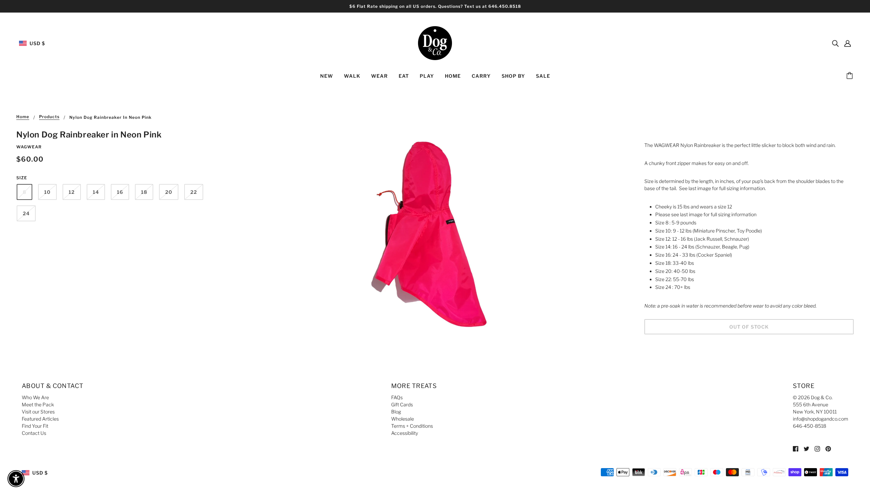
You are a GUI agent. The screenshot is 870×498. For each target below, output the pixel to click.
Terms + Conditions (412, 426)
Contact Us (34, 433)
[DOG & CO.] (435, 42)
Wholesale (402, 419)
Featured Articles (40, 419)
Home (22, 117)
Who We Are (35, 397)
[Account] (847, 43)
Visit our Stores (38, 411)
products (49, 117)
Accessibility (404, 433)
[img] (835, 43)
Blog (396, 411)
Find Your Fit (35, 426)
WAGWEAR (29, 146)
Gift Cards (402, 404)
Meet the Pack (38, 404)
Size (21, 177)
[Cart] (850, 76)
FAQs (397, 397)
